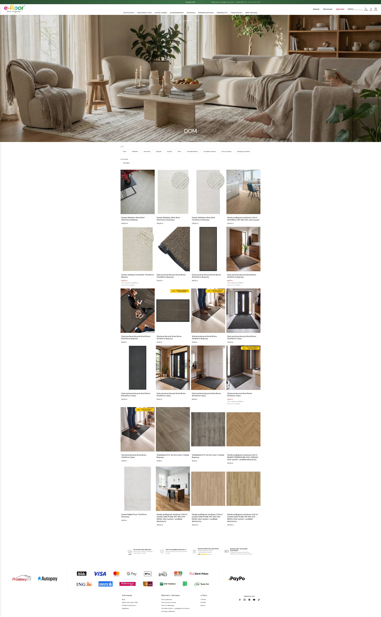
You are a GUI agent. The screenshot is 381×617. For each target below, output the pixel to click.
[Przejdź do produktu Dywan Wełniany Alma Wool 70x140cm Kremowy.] (208, 192)
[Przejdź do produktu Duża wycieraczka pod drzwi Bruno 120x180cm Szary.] (243, 310)
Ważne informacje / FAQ (130, 602)
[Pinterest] (249, 599)
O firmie (203, 599)
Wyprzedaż (340, 9)
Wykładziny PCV (222, 13)
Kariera (203, 605)
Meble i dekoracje (251, 13)
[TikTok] (258, 599)
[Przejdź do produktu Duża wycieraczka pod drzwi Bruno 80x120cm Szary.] (208, 368)
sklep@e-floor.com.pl (227, 2)
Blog (123, 599)
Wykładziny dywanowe (205, 13)
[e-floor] (14, 9)
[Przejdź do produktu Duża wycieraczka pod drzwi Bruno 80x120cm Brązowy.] (138, 310)
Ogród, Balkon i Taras (144, 13)
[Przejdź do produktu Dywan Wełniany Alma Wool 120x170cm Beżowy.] (138, 192)
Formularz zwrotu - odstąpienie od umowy (175, 608)
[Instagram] (244, 599)
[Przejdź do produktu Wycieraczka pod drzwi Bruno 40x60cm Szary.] (138, 429)
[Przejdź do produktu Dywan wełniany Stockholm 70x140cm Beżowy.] (138, 249)
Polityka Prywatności (129, 605)
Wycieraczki (191, 13)
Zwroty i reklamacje (167, 605)
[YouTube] (254, 599)
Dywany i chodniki (160, 13)
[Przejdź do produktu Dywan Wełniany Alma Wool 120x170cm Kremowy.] (173, 192)
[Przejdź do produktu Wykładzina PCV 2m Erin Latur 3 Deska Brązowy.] (208, 429)
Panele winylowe (236, 13)
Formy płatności (166, 599)
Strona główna (187, 21)
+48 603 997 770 (241, 2)
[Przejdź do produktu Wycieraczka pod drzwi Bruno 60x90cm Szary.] (243, 368)
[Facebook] (239, 599)
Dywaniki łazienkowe (176, 13)
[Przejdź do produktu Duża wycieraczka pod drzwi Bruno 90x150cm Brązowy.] (243, 249)
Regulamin (125, 608)
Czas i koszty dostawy (168, 602)
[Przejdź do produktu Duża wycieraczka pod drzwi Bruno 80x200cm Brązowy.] (208, 249)
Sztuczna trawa (128, 13)
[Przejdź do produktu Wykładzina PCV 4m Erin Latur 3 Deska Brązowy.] (173, 429)
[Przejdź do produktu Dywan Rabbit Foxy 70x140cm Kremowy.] (138, 488)
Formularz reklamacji (168, 611)
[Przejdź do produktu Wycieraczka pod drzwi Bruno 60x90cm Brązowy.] (173, 310)
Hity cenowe (327, 9)
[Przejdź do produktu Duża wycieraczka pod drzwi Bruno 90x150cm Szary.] (173, 368)
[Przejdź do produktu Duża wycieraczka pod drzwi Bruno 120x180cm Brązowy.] (173, 249)
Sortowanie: (124, 159)
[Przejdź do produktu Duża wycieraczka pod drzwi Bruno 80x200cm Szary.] (138, 368)
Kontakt (203, 602)
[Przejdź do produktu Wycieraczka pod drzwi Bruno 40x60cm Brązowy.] (208, 310)
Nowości (316, 9)
